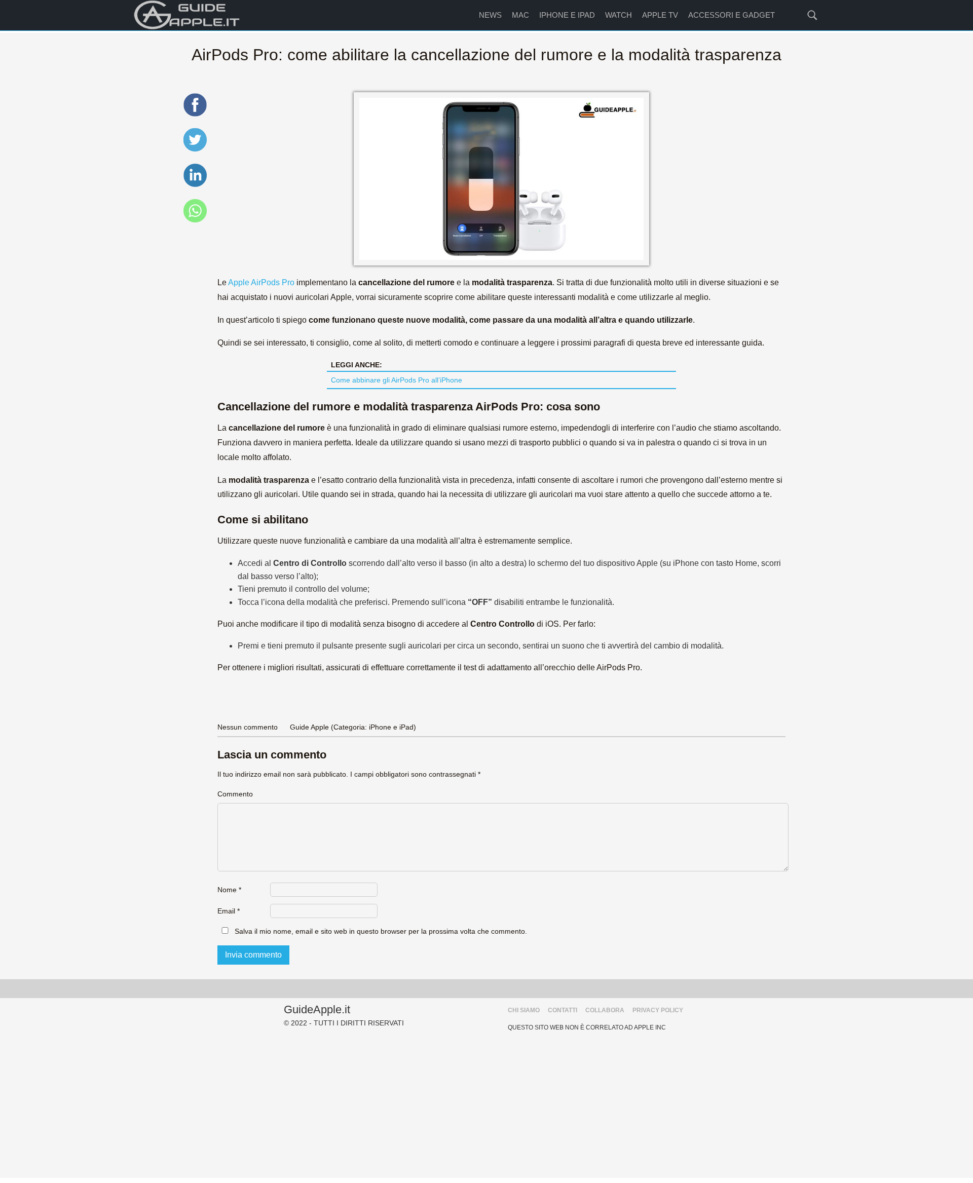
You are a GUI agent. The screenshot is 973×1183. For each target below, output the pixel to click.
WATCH (618, 15)
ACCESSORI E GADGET (731, 15)
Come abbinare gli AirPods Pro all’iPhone (396, 380)
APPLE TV (660, 15)
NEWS (490, 15)
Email (228, 911)
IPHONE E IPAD (567, 15)
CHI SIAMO (524, 1010)
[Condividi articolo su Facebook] (195, 114)
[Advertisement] (486, 1107)
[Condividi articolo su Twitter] (195, 149)
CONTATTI (562, 1010)
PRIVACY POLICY (657, 1010)
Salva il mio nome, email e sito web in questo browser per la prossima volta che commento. (381, 931)
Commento (235, 794)
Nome (229, 890)
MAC (520, 15)
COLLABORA (604, 1010)
